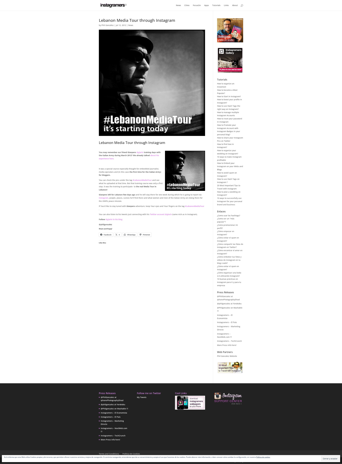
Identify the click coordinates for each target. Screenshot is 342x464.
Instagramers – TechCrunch (229, 341)
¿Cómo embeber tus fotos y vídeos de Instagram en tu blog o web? (229, 260)
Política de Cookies (131, 454)
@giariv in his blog (114, 219)
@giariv (140, 152)
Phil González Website (227, 356)
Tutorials (216, 5)
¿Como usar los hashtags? (228, 215)
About (235, 5)
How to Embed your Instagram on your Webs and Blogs (230, 166)
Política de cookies (263, 457)
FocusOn (197, 5)
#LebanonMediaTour (142, 180)
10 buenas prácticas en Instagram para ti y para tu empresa (229, 282)
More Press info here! (226, 345)
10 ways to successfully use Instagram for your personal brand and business (229, 201)
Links (226, 5)
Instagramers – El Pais (227, 322)
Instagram (103, 198)
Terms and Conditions (109, 454)
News (178, 5)
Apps (206, 5)
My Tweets (141, 397)
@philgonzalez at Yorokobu (229, 303)
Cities (186, 5)
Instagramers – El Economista (114, 412)
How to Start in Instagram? (229, 96)
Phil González (108, 25)
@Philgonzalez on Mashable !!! (114, 408)
